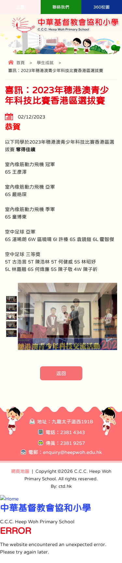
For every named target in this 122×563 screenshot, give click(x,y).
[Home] (9, 498)
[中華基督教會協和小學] (66, 32)
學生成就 (45, 63)
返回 (61, 373)
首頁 (20, 63)
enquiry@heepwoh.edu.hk (72, 452)
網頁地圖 (20, 471)
